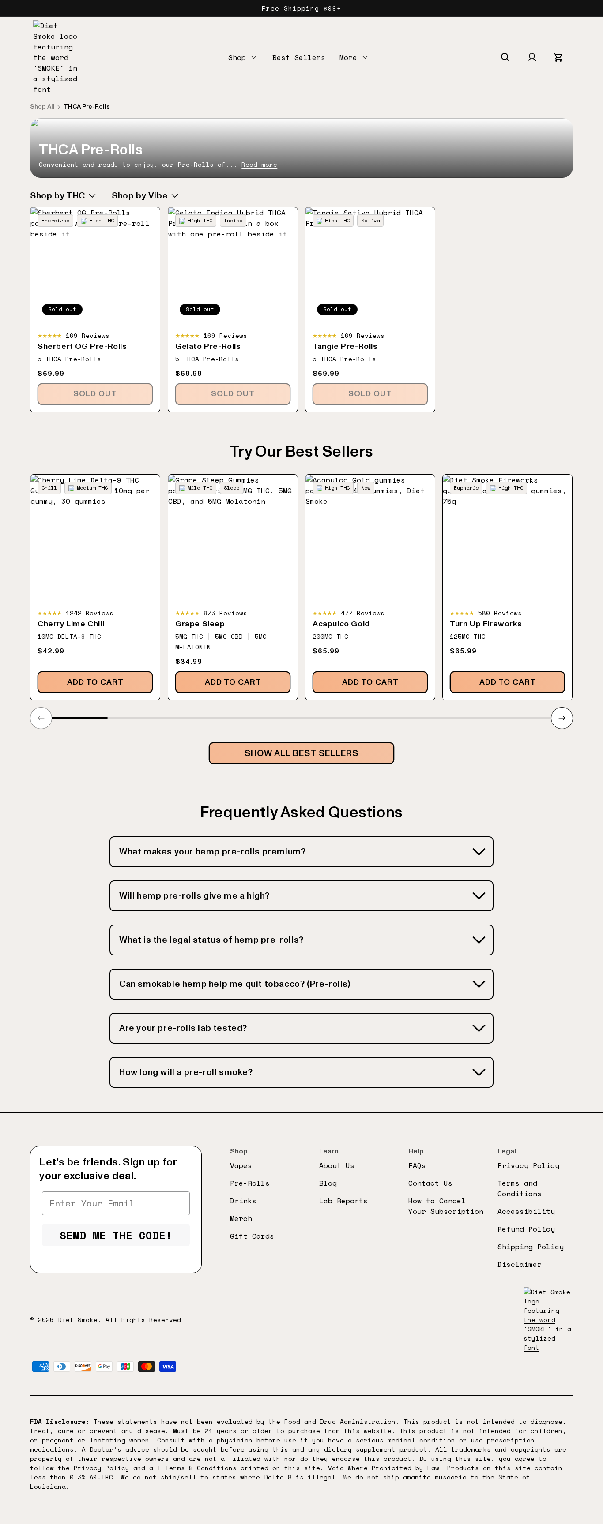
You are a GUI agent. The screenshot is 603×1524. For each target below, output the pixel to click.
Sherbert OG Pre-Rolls (82, 347)
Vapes (241, 1165)
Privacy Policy (528, 1165)
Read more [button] (259, 164)
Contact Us (430, 1183)
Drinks (243, 1200)
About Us (336, 1165)
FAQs (417, 1165)
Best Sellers (298, 57)
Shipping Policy (530, 1246)
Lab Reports (343, 1200)
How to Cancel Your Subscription (445, 1206)
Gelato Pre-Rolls (208, 347)
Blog (328, 1183)
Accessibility (526, 1211)
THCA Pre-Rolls (87, 106)
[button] (243, 57)
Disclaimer (519, 1264)
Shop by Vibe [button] (140, 196)
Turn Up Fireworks (486, 624)
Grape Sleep (200, 624)
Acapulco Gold (341, 624)
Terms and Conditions (519, 1188)
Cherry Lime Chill (71, 624)
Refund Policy (526, 1229)
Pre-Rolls (250, 1183)
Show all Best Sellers (301, 753)
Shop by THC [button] (57, 196)
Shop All (42, 106)
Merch (241, 1218)
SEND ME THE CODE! (116, 1235)
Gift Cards (252, 1236)
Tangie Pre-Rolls (345, 347)
